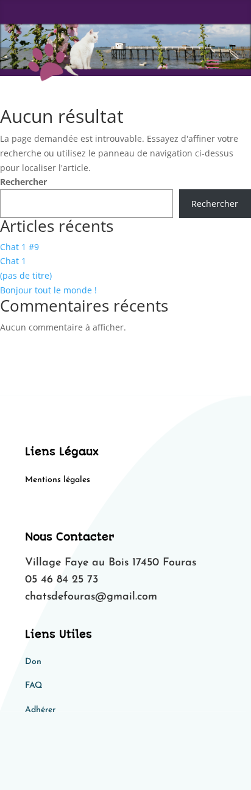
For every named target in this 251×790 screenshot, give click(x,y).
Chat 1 (13, 261)
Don (33, 661)
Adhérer (40, 710)
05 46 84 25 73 (61, 580)
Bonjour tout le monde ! (48, 290)
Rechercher (23, 181)
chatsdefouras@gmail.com (91, 597)
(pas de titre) (26, 275)
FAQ (33, 685)
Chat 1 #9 (19, 247)
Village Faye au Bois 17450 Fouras (110, 563)
